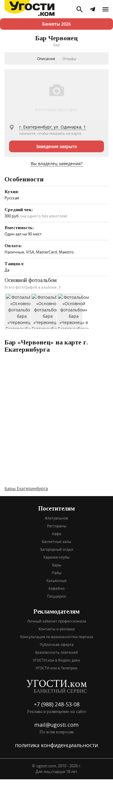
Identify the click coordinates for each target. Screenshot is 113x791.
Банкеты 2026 (56, 24)
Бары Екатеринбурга (26, 488)
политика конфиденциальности (56, 745)
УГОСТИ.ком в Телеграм (56, 667)
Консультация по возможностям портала (56, 636)
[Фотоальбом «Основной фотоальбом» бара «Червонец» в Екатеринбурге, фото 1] (22, 311)
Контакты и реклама (57, 628)
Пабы (56, 572)
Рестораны (56, 525)
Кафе (56, 533)
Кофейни (57, 588)
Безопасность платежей (56, 652)
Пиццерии (56, 596)
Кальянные (56, 580)
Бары (56, 564)
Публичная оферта (57, 644)
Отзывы (69, 58)
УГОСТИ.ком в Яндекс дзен (56, 660)
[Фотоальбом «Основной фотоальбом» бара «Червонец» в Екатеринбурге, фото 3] (74, 311)
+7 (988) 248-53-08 (57, 704)
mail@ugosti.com (56, 724)
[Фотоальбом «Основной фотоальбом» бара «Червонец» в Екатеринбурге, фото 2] (48, 311)
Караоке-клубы (56, 557)
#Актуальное (56, 518)
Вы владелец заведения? (57, 163)
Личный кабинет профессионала (56, 621)
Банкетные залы (56, 541)
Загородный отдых (56, 549)
